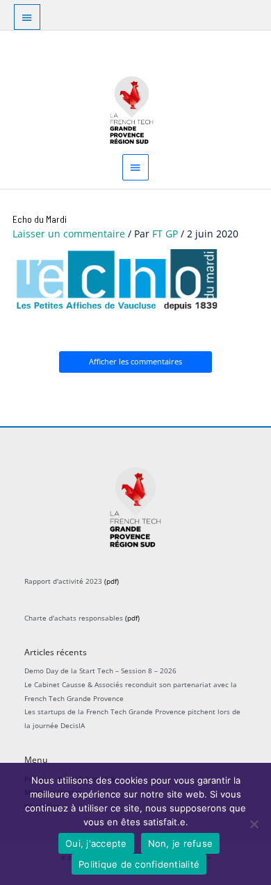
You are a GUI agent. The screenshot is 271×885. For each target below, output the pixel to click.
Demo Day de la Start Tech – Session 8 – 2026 (100, 670)
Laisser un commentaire (69, 233)
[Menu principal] (135, 167)
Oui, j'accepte (96, 843)
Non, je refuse (180, 843)
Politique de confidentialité (139, 864)
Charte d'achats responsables (73, 618)
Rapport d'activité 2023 (63, 581)
